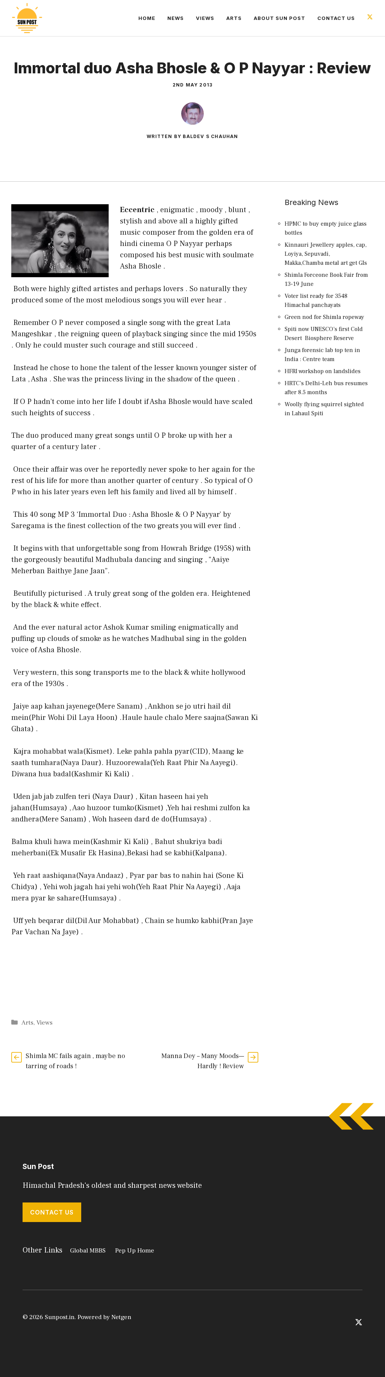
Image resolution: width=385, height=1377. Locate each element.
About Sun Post (279, 18)
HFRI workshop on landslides (323, 371)
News (175, 18)
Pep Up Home (134, 1250)
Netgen (121, 1317)
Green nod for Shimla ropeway (324, 317)
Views (205, 18)
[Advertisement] (327, 561)
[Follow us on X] (370, 18)
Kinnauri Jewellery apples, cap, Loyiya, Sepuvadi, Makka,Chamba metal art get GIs (326, 254)
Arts (234, 18)
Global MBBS (88, 1250)
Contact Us (336, 18)
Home (146, 18)
